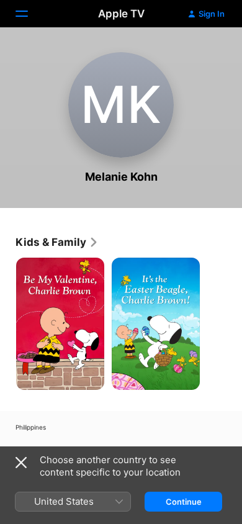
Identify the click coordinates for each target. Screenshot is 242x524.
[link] (57, 242)
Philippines (31, 427)
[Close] (21, 462)
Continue (184, 502)
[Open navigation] (29, 13)
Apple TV (121, 13)
